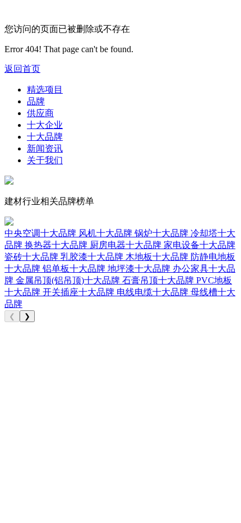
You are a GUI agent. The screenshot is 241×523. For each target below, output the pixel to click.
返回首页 (22, 69)
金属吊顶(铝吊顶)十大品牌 (69, 280)
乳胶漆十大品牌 (93, 257)
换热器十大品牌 (57, 245)
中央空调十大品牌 (41, 233)
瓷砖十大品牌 (32, 257)
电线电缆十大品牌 (154, 292)
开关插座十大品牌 (80, 292)
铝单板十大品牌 (75, 268)
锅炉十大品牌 (163, 233)
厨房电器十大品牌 (127, 245)
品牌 (36, 101)
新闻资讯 (45, 148)
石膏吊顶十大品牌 (159, 280)
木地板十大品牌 (158, 257)
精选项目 (45, 89)
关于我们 (45, 160)
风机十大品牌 (106, 233)
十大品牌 (45, 136)
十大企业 (45, 125)
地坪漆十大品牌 (140, 268)
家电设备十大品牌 (199, 245)
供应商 (40, 113)
